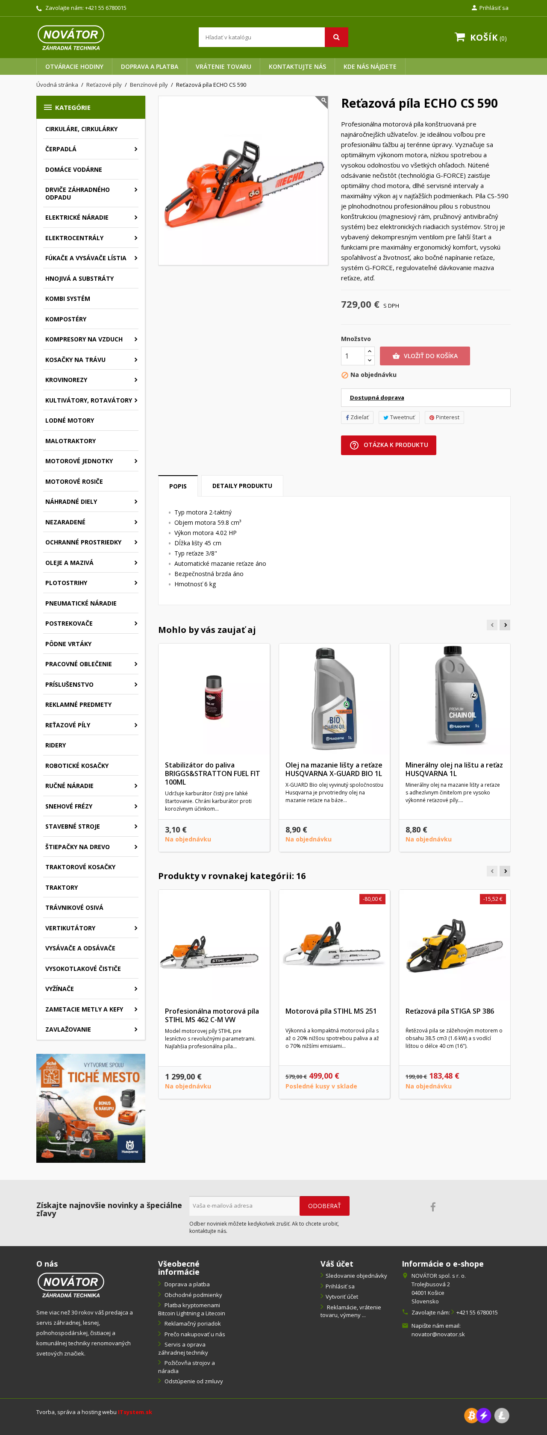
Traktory (61, 887)
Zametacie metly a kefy (84, 1009)
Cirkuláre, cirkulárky (81, 129)
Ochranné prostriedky (83, 542)
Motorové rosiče (74, 481)
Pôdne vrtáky (68, 644)
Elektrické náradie (77, 217)
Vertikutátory (70, 928)
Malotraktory (70, 441)
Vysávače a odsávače (80, 948)
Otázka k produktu (388, 445)
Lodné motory (69, 420)
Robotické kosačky (77, 766)
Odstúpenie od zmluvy (193, 1381)
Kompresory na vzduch (84, 339)
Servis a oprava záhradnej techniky (183, 1348)
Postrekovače (69, 623)
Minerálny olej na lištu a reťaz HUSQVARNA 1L (454, 769)
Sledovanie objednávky (356, 1275)
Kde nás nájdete (370, 66)
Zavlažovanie (68, 1029)
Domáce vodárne (73, 169)
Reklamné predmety (78, 704)
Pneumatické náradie (81, 603)
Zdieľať (359, 417)
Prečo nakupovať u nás (194, 1334)
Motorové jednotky (79, 461)
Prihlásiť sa (340, 1286)
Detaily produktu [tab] (242, 486)
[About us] (71, 1284)
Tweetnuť (402, 417)
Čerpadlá (60, 149)
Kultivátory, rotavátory (88, 400)
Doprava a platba (149, 66)
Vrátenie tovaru (223, 66)
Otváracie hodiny (74, 66)
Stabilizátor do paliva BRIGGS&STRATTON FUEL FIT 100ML (212, 773)
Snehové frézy (68, 806)
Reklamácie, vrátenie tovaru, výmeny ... (351, 1311)
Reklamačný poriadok (192, 1323)
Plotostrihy (66, 583)
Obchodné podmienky (192, 1295)
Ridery (55, 745)
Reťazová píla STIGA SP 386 (450, 1011)
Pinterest (447, 417)
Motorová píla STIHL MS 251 (331, 1011)
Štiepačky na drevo (77, 847)
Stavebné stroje (72, 826)
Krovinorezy (66, 380)
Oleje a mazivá (69, 563)
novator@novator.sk (438, 1334)
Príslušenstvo (69, 684)
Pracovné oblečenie (78, 664)
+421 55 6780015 (105, 8)
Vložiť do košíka (425, 356)
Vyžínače (59, 989)
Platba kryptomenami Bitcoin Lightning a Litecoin (191, 1309)
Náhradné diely (71, 501)
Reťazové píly (67, 725)
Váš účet (337, 1264)
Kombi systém (67, 298)
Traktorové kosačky (80, 867)
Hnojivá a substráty (79, 278)
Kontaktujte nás (297, 66)
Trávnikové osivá (74, 907)
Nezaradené (65, 522)
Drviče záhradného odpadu (77, 193)
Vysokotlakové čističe (83, 969)
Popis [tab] (178, 486)
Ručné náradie (69, 786)
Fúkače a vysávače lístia (85, 258)
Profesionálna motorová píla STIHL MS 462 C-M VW (212, 1015)
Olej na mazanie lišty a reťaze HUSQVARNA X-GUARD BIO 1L (333, 769)
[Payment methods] (487, 1415)
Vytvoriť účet (342, 1296)
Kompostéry (65, 319)
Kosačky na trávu (75, 360)
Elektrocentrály (74, 238)
